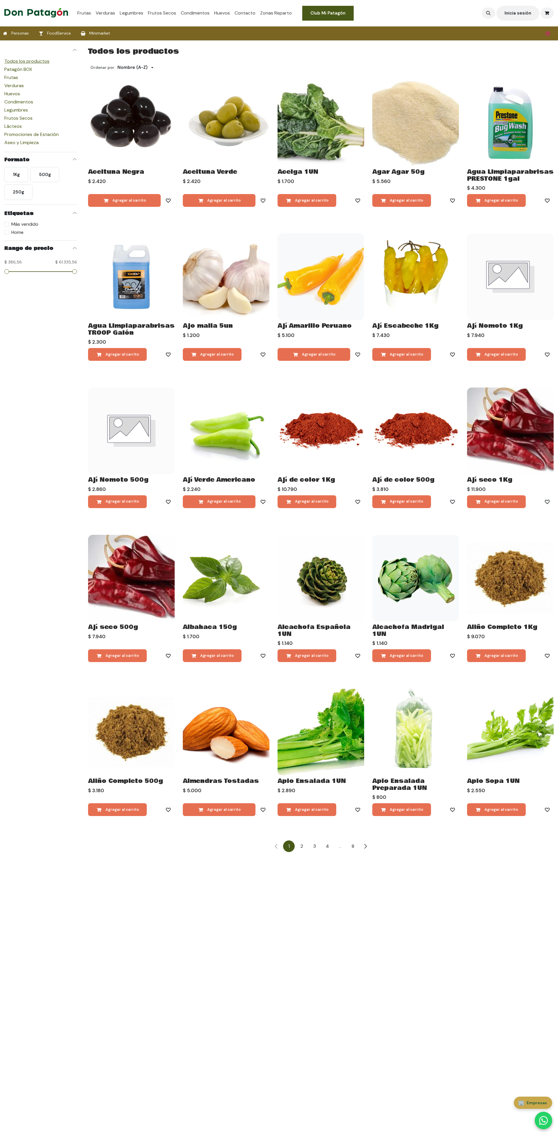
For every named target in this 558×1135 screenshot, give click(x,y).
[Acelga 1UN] (321, 123)
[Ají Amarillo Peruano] (321, 277)
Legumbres (16, 110)
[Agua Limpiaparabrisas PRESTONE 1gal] (510, 123)
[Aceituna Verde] (226, 123)
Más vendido (24, 224)
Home (17, 232)
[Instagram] (548, 33)
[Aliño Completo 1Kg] (510, 578)
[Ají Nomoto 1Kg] (510, 277)
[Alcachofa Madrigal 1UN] (415, 578)
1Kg (16, 174)
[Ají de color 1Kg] (321, 431)
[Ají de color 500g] (415, 431)
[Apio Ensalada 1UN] (321, 732)
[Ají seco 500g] (131, 578)
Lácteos (13, 126)
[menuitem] (84, 13)
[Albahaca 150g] (226, 578)
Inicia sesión (518, 13)
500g (45, 174)
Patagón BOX (18, 69)
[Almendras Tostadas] (226, 732)
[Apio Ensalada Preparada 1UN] (415, 732)
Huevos (12, 93)
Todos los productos (26, 61)
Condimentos (18, 101)
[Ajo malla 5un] (226, 277)
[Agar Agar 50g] (415, 123)
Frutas (11, 77)
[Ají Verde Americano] (226, 431)
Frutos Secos (18, 118)
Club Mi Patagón (328, 13)
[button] (488, 13)
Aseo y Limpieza (21, 142)
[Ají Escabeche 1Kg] (415, 277)
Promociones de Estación (31, 134)
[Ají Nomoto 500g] (131, 431)
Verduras (14, 85)
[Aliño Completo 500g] (131, 732)
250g (18, 192)
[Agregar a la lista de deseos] (168, 200)
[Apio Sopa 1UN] (510, 732)
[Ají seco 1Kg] (510, 431)
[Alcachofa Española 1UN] (321, 578)
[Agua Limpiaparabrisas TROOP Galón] (131, 277)
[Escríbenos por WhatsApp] (543, 1120)
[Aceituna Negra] (131, 123)
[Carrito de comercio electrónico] (547, 13)
